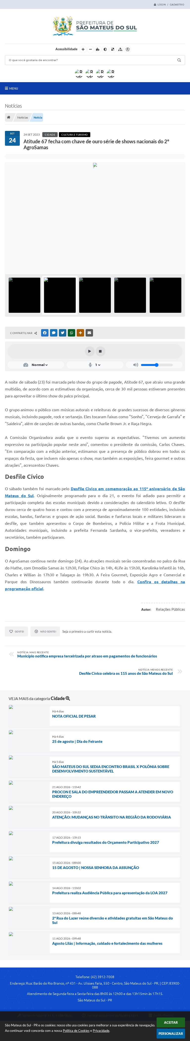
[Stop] (100, 351)
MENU (13, 88)
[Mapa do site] (120, 49)
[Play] (90, 351)
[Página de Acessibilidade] (127, 49)
